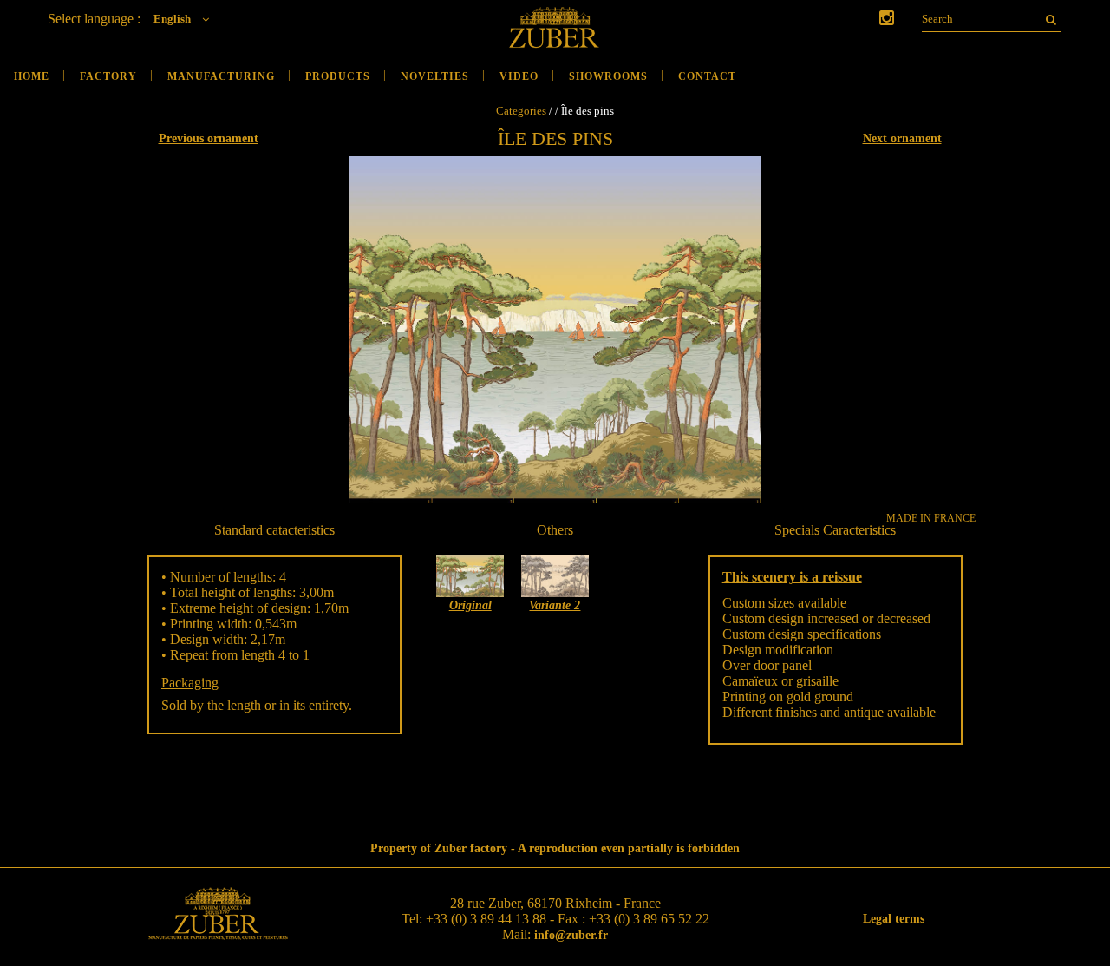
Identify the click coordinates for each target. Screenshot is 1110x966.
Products (337, 76)
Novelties (435, 76)
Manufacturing (221, 76)
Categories (521, 110)
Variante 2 (554, 605)
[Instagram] (887, 19)
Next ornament (902, 138)
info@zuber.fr (571, 935)
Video (519, 76)
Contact (707, 76)
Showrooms (608, 76)
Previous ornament (208, 138)
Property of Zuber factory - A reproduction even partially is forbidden (555, 848)
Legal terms (893, 918)
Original (470, 605)
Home (31, 76)
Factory (108, 76)
